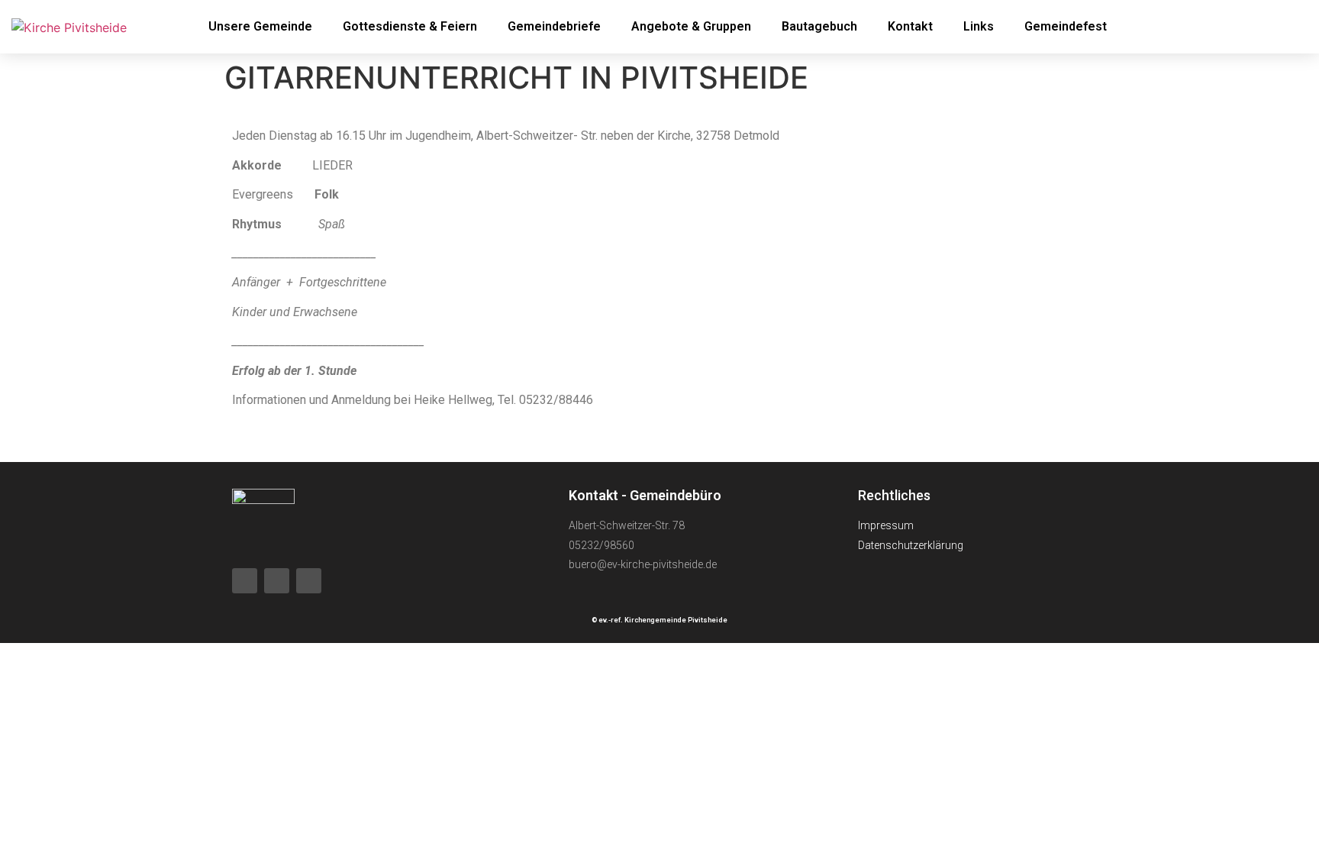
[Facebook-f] (1227, 27)
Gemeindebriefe (554, 26)
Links (978, 26)
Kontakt (910, 26)
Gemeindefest (1065, 26)
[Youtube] (1269, 27)
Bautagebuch (819, 26)
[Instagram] (308, 580)
